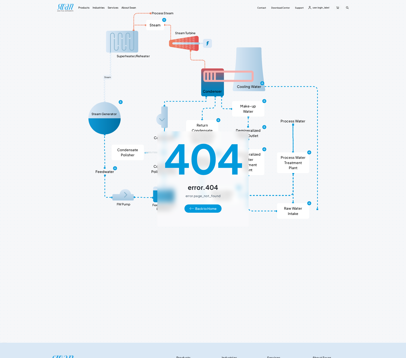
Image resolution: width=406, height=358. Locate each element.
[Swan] (65, 8)
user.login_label (321, 7)
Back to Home (205, 208)
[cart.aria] (338, 7)
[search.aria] (347, 7)
